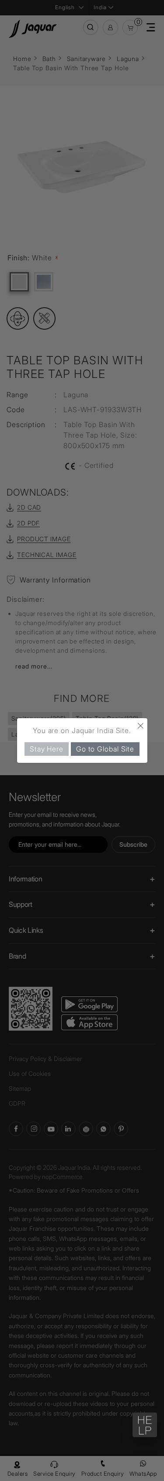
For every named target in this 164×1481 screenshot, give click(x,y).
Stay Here (46, 748)
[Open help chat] (145, 1425)
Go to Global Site (105, 748)
